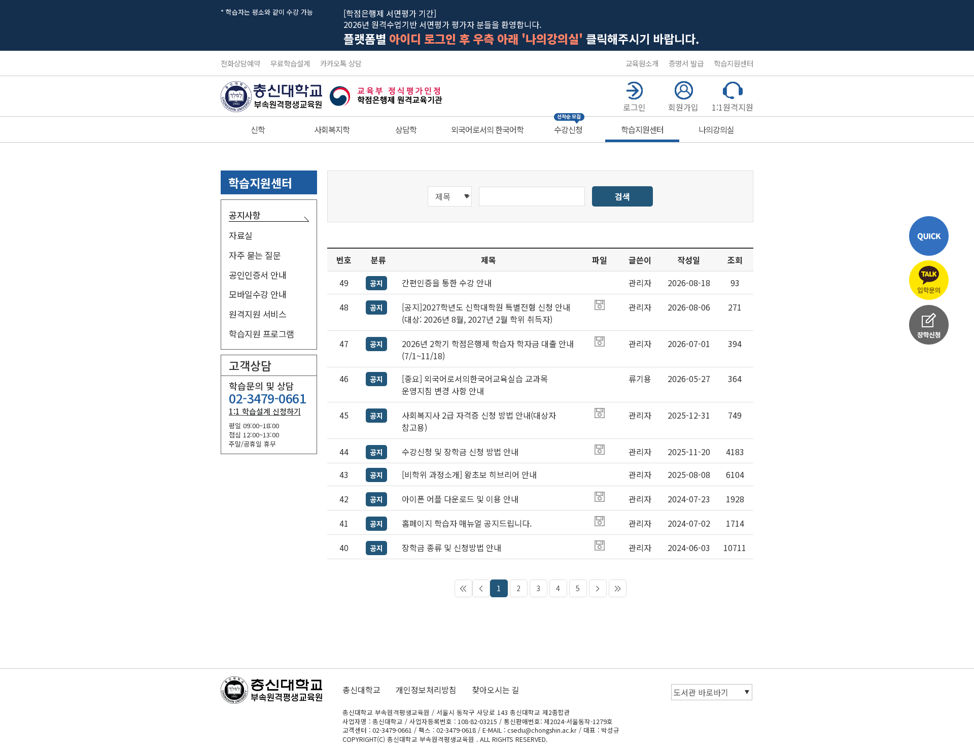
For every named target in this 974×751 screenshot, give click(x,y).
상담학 (405, 129)
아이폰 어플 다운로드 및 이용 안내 (460, 499)
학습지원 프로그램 (261, 333)
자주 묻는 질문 (255, 255)
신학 (258, 129)
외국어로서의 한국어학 (487, 129)
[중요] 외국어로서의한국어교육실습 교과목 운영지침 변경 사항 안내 (475, 384)
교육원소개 (641, 63)
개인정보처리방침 (426, 690)
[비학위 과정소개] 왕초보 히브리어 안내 (469, 474)
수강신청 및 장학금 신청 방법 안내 (460, 452)
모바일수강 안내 (257, 294)
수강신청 (568, 129)
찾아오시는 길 (495, 690)
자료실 (241, 235)
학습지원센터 (733, 63)
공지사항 (244, 215)
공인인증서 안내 (257, 274)
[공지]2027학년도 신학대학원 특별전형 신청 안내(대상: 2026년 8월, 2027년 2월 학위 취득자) (486, 313)
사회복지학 (332, 129)
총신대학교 (361, 690)
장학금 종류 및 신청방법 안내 (451, 547)
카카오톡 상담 (341, 63)
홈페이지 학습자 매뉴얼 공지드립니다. (467, 523)
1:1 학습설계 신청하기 (265, 411)
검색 (622, 196)
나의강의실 (716, 129)
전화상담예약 (240, 63)
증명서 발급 (686, 63)
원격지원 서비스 (257, 314)
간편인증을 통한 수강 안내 (447, 283)
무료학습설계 (290, 63)
